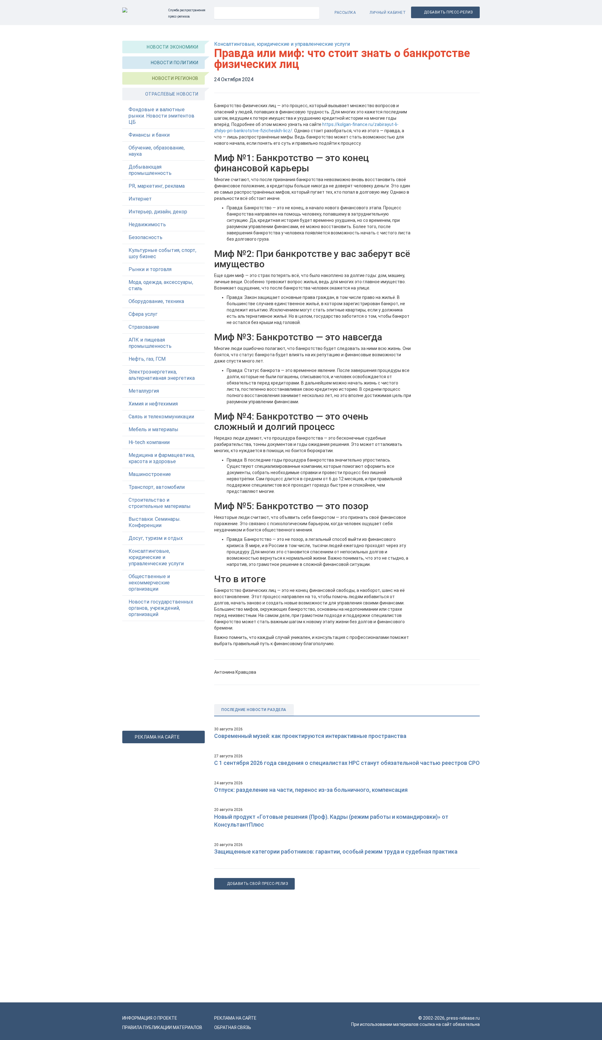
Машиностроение (150, 474)
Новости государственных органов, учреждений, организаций (161, 608)
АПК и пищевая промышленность (150, 343)
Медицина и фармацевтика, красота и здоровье (162, 458)
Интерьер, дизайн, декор (158, 212)
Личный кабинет (388, 12)
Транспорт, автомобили (157, 487)
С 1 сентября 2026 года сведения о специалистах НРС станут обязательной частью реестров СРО (347, 763)
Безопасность (145, 237)
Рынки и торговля (150, 269)
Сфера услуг (143, 314)
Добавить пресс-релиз (448, 12)
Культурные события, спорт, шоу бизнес (162, 253)
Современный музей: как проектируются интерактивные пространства (310, 736)
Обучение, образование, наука (157, 151)
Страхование (144, 327)
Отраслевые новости (171, 94)
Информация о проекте (149, 1018)
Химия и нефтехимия (153, 404)
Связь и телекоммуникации (161, 417)
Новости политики (174, 62)
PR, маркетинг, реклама (157, 186)
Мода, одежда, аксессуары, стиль (161, 285)
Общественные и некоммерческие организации (149, 582)
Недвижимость (147, 224)
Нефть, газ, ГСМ (147, 359)
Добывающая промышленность (150, 170)
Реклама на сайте (157, 736)
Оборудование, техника (156, 301)
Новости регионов (175, 78)
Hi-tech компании (149, 442)
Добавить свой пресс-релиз (257, 883)
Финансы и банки (149, 135)
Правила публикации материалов (162, 1027)
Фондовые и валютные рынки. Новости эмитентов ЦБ (161, 116)
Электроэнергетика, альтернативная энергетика (162, 375)
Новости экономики (172, 47)
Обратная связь (232, 1027)
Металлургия (144, 391)
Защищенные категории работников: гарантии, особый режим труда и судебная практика (335, 851)
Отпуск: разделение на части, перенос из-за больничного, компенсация (311, 790)
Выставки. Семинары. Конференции (155, 522)
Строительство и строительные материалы (160, 503)
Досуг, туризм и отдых (156, 538)
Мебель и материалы (153, 429)
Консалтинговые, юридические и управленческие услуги (156, 557)
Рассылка (345, 12)
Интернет (140, 199)
